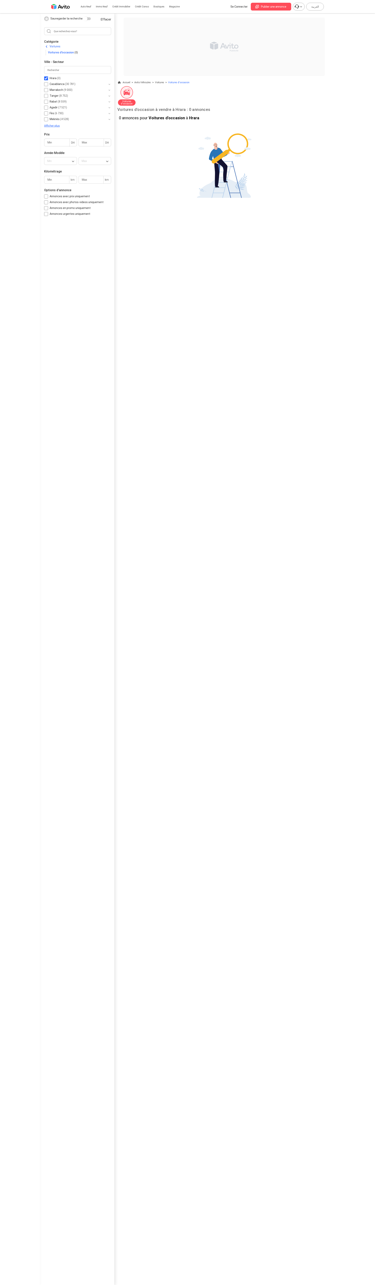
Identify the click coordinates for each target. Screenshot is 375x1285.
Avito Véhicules (142, 82)
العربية (315, 6)
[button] (60, 161)
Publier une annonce (273, 6)
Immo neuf (102, 6)
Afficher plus (52, 125)
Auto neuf (86, 6)
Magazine (174, 6)
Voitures (55, 46)
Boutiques (159, 6)
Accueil (126, 82)
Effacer (106, 19)
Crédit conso (142, 6)
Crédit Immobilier (121, 6)
